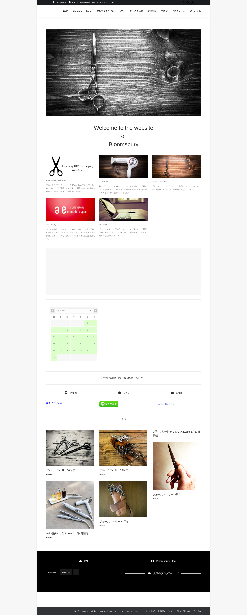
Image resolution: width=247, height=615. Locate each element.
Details (49, 475)
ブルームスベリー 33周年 (114, 521)
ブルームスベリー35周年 (113, 470)
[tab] (52, 572)
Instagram (66, 572)
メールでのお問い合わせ (164, 404)
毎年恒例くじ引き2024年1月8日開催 (67, 533)
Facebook (52, 572)
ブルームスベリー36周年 (60, 470)
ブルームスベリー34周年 (167, 494)
